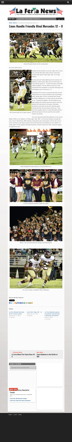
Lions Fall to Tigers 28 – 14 (34, 312)
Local (15, 414)
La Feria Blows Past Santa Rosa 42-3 (23, 355)
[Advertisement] (36, 334)
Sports (15, 23)
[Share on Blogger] (15, 303)
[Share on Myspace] (22, 303)
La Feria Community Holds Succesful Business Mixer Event (33, 19)
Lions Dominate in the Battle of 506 (47, 355)
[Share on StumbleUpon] (24, 303)
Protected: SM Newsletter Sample (18, 398)
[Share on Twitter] (11, 303)
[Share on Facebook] (9, 303)
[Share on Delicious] (17, 303)
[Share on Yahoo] (26, 303)
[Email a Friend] (13, 303)
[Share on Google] (21, 303)
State (20, 414)
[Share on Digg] (19, 303)
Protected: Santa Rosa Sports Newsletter (20, 400)
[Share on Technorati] (30, 303)
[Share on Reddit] (28, 303)
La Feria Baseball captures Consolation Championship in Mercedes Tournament (52, 313)
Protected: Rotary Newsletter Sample (19, 391)
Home (10, 23)
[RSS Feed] (32, 303)
